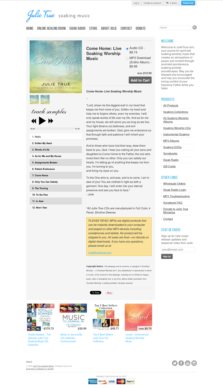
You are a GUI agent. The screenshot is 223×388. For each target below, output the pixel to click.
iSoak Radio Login (174, 190)
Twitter (175, 363)
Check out (188, 3)
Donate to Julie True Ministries (175, 210)
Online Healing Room (51, 28)
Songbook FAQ (172, 202)
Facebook (181, 363)
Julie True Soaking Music (43, 366)
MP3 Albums (171, 140)
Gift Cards (169, 166)
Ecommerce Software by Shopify (40, 368)
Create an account (152, 2)
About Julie (109, 28)
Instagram (194, 363)
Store (93, 28)
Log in (136, 2)
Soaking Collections (175, 112)
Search (29, 361)
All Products (170, 105)
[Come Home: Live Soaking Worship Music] (34, 99)
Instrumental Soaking (176, 134)
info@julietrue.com (100, 253)
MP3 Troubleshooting (176, 196)
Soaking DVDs (172, 147)
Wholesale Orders (174, 183)
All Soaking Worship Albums (176, 119)
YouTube (187, 363)
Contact (126, 28)
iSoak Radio (77, 28)
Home (29, 28)
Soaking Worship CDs (177, 128)
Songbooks (170, 153)
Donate (141, 28)
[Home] (65, 20)
